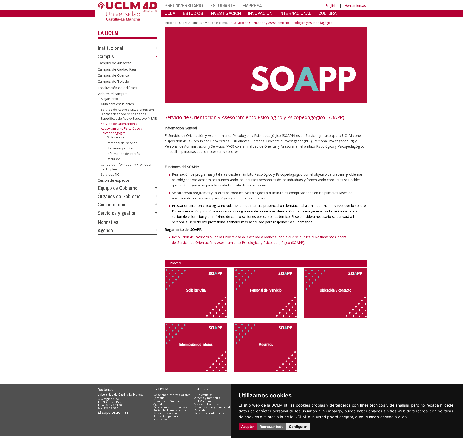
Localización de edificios (117, 87)
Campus (106, 56)
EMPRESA (252, 5)
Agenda (105, 230)
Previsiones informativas (170, 407)
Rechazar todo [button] (272, 426)
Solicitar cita (115, 137)
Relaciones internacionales (171, 395)
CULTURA (327, 13)
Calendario (201, 410)
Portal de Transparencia (169, 410)
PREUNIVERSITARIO (184, 5)
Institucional (110, 48)
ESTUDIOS (193, 13)
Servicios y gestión (117, 213)
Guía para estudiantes (117, 104)
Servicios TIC (110, 174)
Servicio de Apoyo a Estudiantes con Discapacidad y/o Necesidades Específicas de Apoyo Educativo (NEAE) (129, 114)
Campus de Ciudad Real (117, 69)
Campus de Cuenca (113, 75)
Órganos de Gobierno (119, 196)
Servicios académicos (209, 413)
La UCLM (108, 33)
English (331, 5)
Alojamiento (109, 98)
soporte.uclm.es (115, 412)
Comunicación (112, 204)
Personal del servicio (122, 143)
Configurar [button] (298, 426)
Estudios (201, 389)
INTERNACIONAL (295, 13)
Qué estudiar (203, 395)
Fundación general (166, 416)
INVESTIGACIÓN (225, 13)
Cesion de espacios (114, 180)
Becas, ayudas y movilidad (212, 407)
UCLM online (203, 401)
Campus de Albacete (115, 63)
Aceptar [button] (247, 426)
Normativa (108, 222)
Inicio (168, 23)
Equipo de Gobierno (117, 188)
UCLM (170, 13)
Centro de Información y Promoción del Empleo (126, 166)
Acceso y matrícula (207, 398)
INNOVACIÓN (260, 13)
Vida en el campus (112, 93)
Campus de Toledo (113, 81)
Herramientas (355, 5)
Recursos (114, 159)
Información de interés (123, 153)
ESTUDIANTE (222, 5)
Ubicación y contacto (122, 148)
